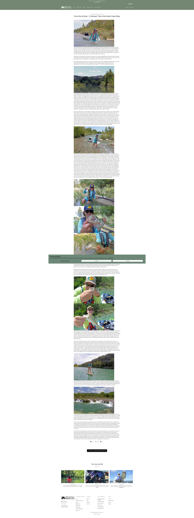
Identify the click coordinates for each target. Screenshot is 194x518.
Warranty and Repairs (79, 500)
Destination (97, 14)
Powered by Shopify (97, 514)
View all (97, 466)
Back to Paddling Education (98, 450)
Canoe (109, 498)
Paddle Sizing (78, 507)
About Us (88, 498)
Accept (96, 260)
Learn (84, 7)
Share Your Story (100, 503)
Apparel (109, 503)
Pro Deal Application (79, 508)
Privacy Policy (110, 258)
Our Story (79, 7)
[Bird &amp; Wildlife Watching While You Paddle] (72, 476)
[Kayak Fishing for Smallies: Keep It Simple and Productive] (121, 476)
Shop (74, 7)
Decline (127, 260)
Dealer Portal (100, 504)
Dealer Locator (89, 7)
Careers (88, 503)
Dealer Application (101, 506)
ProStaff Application (101, 501)
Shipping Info (78, 503)
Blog (87, 500)
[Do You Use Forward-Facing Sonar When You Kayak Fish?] (97, 476)
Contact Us (88, 502)
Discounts (77, 510)
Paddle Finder (98, 7)
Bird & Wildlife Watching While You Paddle (72, 486)
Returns (77, 502)
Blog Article (93, 14)
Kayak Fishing (110, 500)
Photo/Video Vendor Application (101, 499)
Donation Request (101, 508)
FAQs (76, 498)
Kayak (109, 502)
